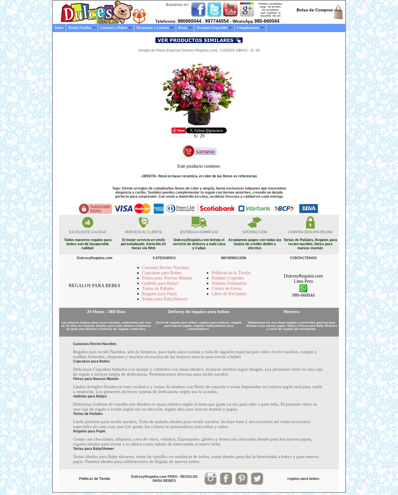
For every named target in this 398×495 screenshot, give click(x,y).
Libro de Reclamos (229, 293)
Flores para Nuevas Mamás (167, 277)
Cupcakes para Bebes (162, 272)
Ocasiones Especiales (212, 28)
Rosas (182, 28)
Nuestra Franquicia (229, 283)
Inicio (59, 28)
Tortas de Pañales (158, 288)
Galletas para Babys (160, 283)
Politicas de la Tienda (231, 272)
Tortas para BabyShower (165, 298)
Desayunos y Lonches (153, 28)
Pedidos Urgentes (228, 277)
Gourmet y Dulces (114, 28)
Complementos (248, 28)
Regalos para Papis (159, 293)
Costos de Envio (227, 288)
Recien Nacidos (79, 28)
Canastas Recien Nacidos (165, 267)
